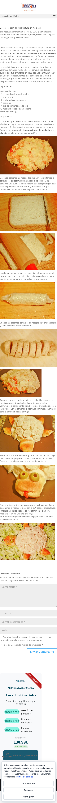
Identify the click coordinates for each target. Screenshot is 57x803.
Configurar (28, 797)
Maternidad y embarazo (18, 34)
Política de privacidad (31, 645)
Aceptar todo (28, 783)
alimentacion (46, 31)
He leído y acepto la (23, 645)
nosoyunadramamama (14, 31)
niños (32, 34)
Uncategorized (6, 37)
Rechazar (28, 790)
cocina (3, 34)
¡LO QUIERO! (20, 755)
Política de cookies (24, 777)
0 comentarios (22, 37)
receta (39, 34)
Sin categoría (49, 34)
